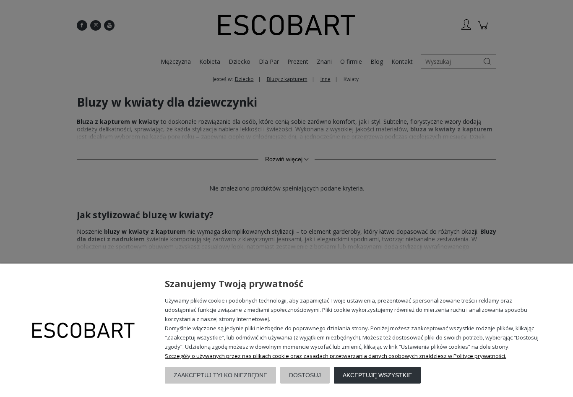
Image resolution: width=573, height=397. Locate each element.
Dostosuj (305, 375)
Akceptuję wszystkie (377, 375)
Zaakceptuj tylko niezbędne (220, 375)
